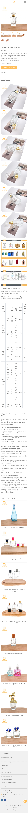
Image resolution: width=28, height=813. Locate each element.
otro (2, 768)
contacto (20, 805)
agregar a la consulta (9, 67)
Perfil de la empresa (6, 777)
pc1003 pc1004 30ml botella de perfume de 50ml (14, 558)
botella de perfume (6, 757)
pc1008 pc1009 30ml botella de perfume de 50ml (14, 590)
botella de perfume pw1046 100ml (14, 527)
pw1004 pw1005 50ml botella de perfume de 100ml (14, 746)
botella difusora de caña (8, 760)
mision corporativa (6, 779)
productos (13, 805)
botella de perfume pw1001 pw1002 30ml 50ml (14, 684)
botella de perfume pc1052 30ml (14, 653)
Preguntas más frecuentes (8, 782)
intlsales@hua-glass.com (9, 792)
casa (6, 805)
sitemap (15, 807)
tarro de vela (4, 765)
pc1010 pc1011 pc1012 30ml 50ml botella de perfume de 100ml (14, 622)
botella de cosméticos (7, 763)
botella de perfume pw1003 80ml (14, 715)
